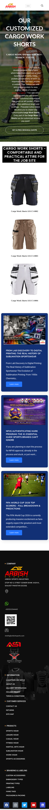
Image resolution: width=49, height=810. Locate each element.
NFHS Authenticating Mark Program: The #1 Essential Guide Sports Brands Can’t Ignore (22, 435)
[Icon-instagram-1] (15, 805)
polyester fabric (18, 93)
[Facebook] (6, 805)
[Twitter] (24, 805)
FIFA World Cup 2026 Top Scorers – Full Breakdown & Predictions (23, 505)
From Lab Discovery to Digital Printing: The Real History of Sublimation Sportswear (24, 353)
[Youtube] (33, 805)
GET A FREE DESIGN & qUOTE (24, 130)
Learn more (14, 384)
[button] (42, 6)
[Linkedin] (42, 805)
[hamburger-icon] (28, 6)
